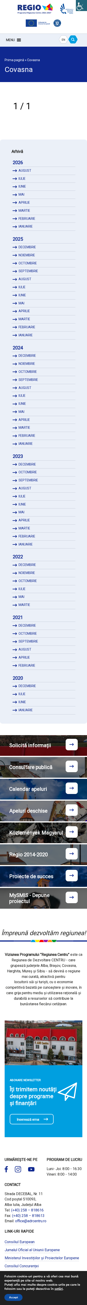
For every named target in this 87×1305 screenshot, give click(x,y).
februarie (27, 218)
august (25, 170)
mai (21, 194)
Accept (13, 1297)
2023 (18, 456)
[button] (10, 40)
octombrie (28, 263)
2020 (18, 678)
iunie (22, 186)
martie (24, 210)
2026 (18, 162)
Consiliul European (20, 1242)
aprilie (24, 202)
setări (59, 1289)
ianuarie (26, 226)
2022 (18, 557)
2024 (18, 348)
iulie (22, 178)
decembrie (27, 247)
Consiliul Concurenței (22, 1266)
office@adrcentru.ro (30, 1221)
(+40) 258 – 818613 (28, 1216)
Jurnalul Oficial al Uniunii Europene (32, 1250)
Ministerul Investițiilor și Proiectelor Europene (42, 1258)
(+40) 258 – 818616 (27, 1210)
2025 (18, 239)
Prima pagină (14, 60)
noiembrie (27, 255)
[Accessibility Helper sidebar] (81, 5)
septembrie (28, 271)
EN (63, 39)
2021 (18, 617)
